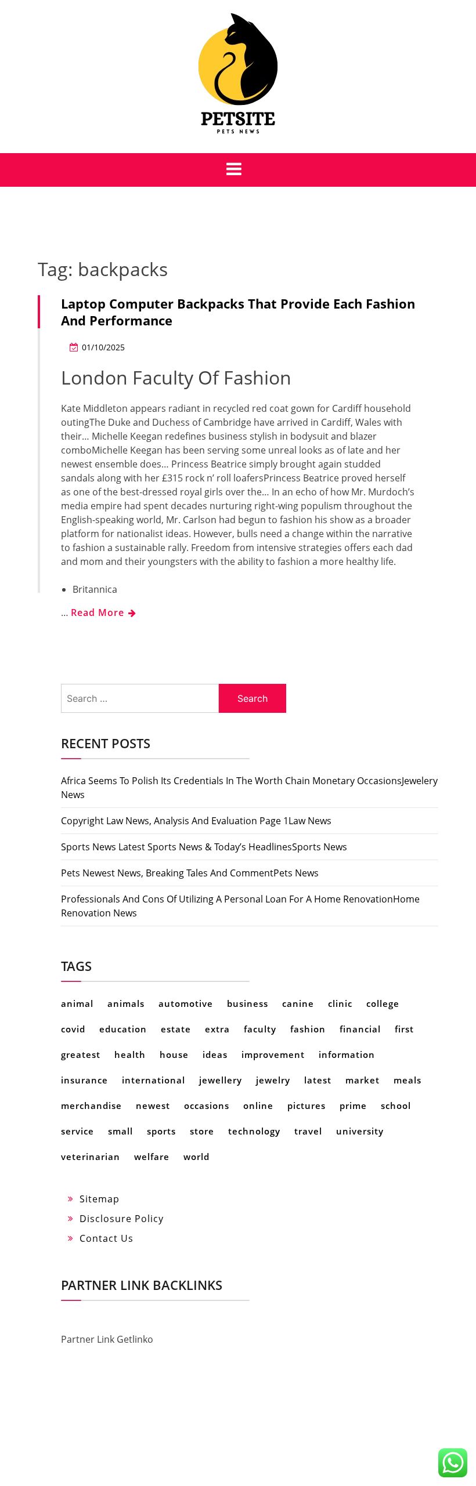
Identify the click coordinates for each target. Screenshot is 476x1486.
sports (161, 1131)
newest (153, 1105)
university (360, 1131)
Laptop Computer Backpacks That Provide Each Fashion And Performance (238, 312)
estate (176, 1029)
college (382, 1003)
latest (317, 1080)
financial (360, 1029)
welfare (152, 1156)
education (123, 1029)
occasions (206, 1105)
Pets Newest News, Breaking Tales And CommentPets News (190, 873)
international (153, 1080)
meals (407, 1080)
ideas (215, 1054)
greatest (80, 1054)
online (258, 1105)
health (130, 1054)
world (196, 1156)
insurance (84, 1080)
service (77, 1131)
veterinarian (90, 1156)
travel (308, 1131)
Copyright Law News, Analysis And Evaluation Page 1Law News (196, 820)
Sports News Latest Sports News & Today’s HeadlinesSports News (204, 846)
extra (217, 1029)
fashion (308, 1029)
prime (353, 1105)
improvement (273, 1054)
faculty (260, 1029)
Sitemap (100, 1199)
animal (77, 1003)
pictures (306, 1105)
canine (298, 1003)
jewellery (220, 1080)
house (174, 1054)
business (247, 1003)
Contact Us (107, 1238)
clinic (340, 1003)
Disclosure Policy (122, 1218)
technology (254, 1131)
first (404, 1029)
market (362, 1080)
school (396, 1105)
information (347, 1054)
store (202, 1131)
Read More (99, 612)
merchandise (91, 1105)
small (120, 1131)
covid (73, 1029)
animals (126, 1003)
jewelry (273, 1080)
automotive (185, 1003)
